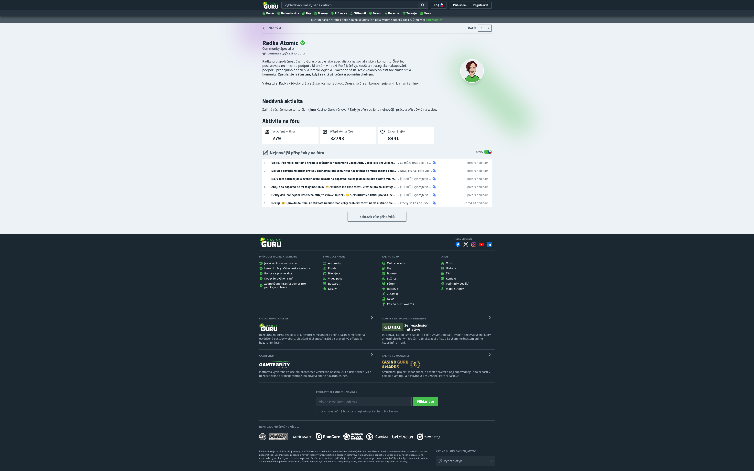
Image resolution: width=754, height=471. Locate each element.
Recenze (393, 13)
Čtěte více (419, 20)
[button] (434, 163)
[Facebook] (458, 244)
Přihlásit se (425, 401)
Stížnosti (360, 13)
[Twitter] (465, 244)
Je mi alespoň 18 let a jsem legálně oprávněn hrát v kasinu (359, 411)
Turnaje (411, 13)
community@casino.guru (286, 53)
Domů (270, 13)
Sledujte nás (464, 238)
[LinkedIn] (489, 244)
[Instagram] (473, 244)
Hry (308, 13)
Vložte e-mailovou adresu (334, 399)
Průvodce (341, 13)
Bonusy (323, 13)
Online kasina (290, 13)
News (427, 13)
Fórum (377, 13)
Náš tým (275, 28)
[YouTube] (481, 244)
